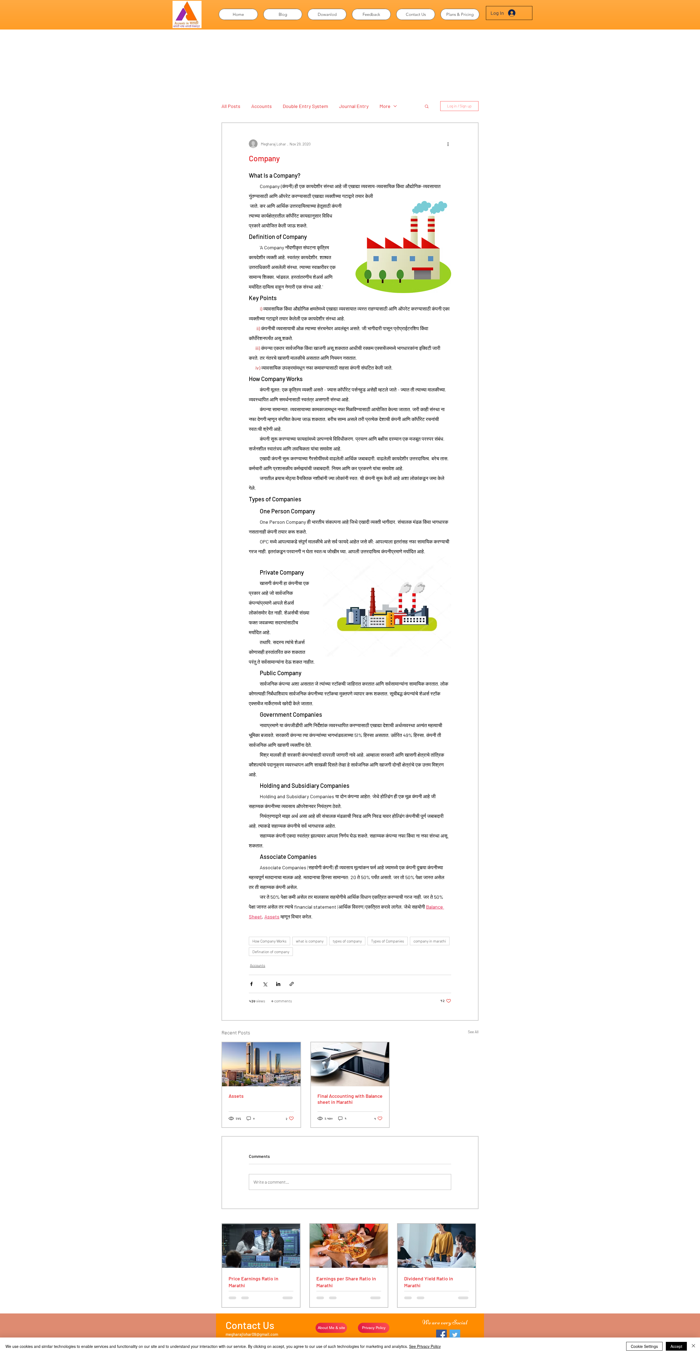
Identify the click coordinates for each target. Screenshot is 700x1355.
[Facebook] (441, 1335)
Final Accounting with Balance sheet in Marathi (350, 1099)
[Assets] (261, 1064)
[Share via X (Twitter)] (264, 984)
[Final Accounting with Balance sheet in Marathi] (350, 1064)
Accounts (261, 106)
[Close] (693, 1346)
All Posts (230, 106)
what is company (309, 941)
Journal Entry (354, 106)
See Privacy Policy (425, 1346)
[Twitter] (455, 1335)
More (385, 106)
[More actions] (448, 144)
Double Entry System (305, 106)
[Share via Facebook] (251, 984)
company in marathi (429, 941)
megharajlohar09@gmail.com (252, 1334)
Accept (676, 1346)
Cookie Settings (644, 1346)
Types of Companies (387, 941)
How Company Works (269, 941)
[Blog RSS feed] (225, 127)
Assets (236, 1096)
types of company (347, 941)
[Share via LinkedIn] (278, 984)
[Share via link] (291, 984)
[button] (327, 14)
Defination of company (270, 951)
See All (473, 1031)
